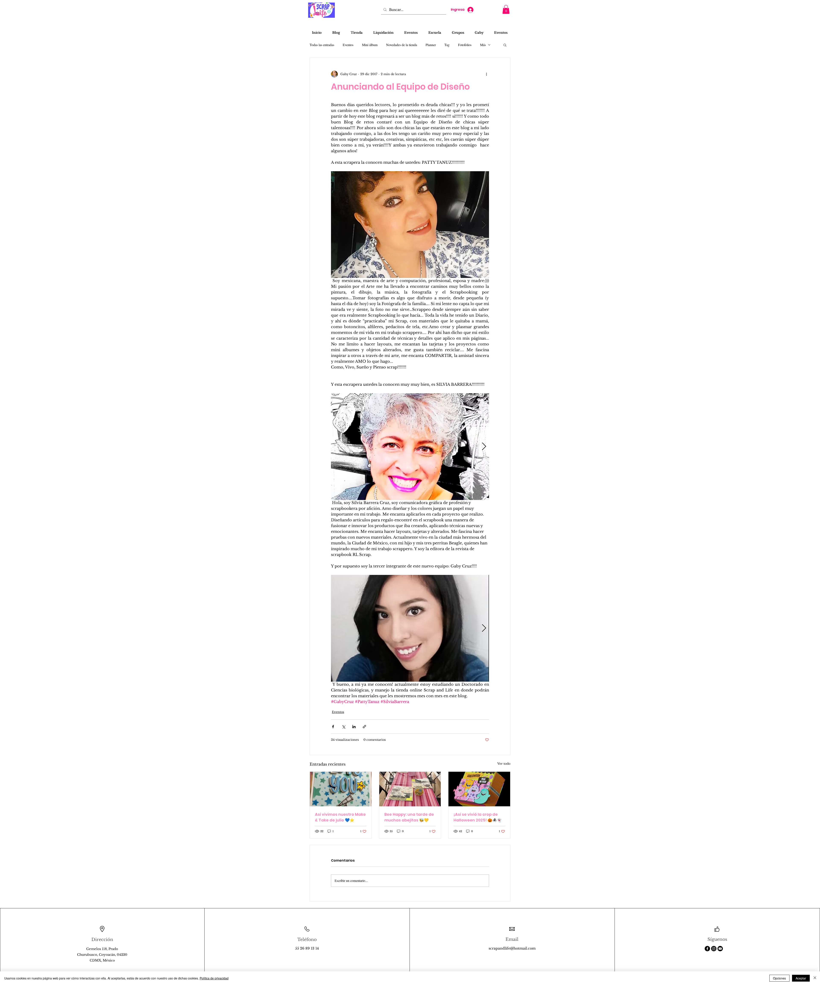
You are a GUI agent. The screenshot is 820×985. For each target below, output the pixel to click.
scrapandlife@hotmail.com (512, 948)
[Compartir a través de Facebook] (333, 727)
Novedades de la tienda (401, 44)
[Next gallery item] (484, 225)
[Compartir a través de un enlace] (364, 727)
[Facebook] (707, 948)
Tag (447, 44)
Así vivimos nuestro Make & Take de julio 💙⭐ (340, 817)
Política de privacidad (214, 978)
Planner (431, 44)
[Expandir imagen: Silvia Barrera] (410, 446)
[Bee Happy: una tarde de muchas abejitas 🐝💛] (410, 789)
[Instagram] (713, 948)
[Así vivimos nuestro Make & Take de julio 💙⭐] (341, 789)
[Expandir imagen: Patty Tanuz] (410, 224)
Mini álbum (370, 44)
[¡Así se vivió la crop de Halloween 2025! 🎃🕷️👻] (479, 789)
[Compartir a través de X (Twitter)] (343, 727)
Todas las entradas (322, 44)
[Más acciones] (486, 74)
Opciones (779, 978)
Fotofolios (465, 44)
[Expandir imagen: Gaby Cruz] (410, 628)
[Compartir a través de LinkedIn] (354, 727)
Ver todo (503, 764)
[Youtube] (720, 948)
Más (483, 44)
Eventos (348, 44)
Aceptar (801, 978)
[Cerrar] (814, 978)
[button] (506, 9)
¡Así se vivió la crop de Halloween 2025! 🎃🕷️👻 (478, 817)
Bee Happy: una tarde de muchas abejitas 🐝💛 (409, 817)
